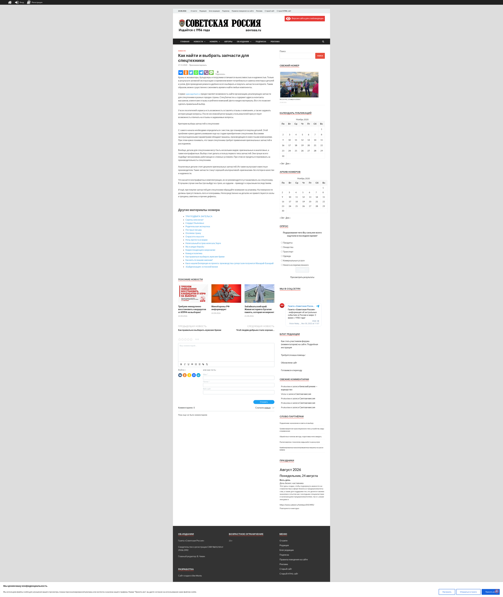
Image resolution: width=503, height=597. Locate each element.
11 (296, 140)
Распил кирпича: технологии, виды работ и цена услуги (300, 442)
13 (308, 140)
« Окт (282, 163)
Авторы (228, 42)
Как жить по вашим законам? (199, 260)
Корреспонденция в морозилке (200, 250)
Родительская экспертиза (197, 226)
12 (302, 140)
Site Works (197, 575)
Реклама (259, 11)
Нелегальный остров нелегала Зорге (203, 243)
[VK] (180, 375)
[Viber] (206, 72)
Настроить (446, 592)
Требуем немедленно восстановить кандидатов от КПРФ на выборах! (192, 309)
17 (289, 145)
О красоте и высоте (194, 236)
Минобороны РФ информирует (220, 308)
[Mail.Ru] (194, 375)
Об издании (243, 42)
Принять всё (490, 592)
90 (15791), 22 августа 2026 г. (290, 99)
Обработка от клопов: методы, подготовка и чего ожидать (301, 437)
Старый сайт (269, 11)
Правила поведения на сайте (243, 11)
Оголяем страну (193, 233)
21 (315, 145)
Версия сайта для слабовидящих (307, 18)
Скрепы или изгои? (194, 219)
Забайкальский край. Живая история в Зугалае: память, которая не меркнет (259, 309)
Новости (198, 42)
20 (308, 145)
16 (283, 145)
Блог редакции (214, 11)
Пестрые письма (193, 230)
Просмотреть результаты (302, 277)
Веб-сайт (207, 389)
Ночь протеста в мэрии (196, 240)
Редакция (203, 11)
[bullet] (199, 364)
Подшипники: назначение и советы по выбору (296, 423)
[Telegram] (201, 72)
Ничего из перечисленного (296, 265)
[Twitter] (191, 72)
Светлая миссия (303, 394)
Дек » (288, 163)
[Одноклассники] (185, 375)
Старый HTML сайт (284, 11)
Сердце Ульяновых (194, 223)
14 (315, 140)
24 (289, 150)
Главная (184, 42)
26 (302, 150)
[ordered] (196, 364)
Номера (214, 42)
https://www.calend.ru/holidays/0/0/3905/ (297, 505)
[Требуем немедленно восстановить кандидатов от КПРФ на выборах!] (193, 303)
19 (302, 145)
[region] (251, 589)
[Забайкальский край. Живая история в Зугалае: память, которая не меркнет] (259, 303)
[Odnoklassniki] (186, 72)
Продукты (288, 242)
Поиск (283, 51)
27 (308, 150)
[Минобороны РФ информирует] (226, 303)
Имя (205, 374)
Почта (206, 382)
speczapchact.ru (193, 94)
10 (289, 140)
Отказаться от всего (468, 592)
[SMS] (211, 72)
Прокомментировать (198, 65)
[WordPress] (198, 375)
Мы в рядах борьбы (194, 246)
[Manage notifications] (497, 591)
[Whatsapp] (196, 72)
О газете (194, 11)
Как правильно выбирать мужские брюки (205, 256)
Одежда (287, 256)
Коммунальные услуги (294, 260)
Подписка (225, 11)
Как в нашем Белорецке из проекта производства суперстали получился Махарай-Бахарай (229, 263)
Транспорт (288, 251)
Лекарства (288, 247)
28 (315, 150)
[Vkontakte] (180, 72)
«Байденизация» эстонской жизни (201, 266)
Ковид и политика (193, 253)
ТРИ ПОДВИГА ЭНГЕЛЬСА (198, 216)
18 (296, 145)
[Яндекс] (189, 375)
